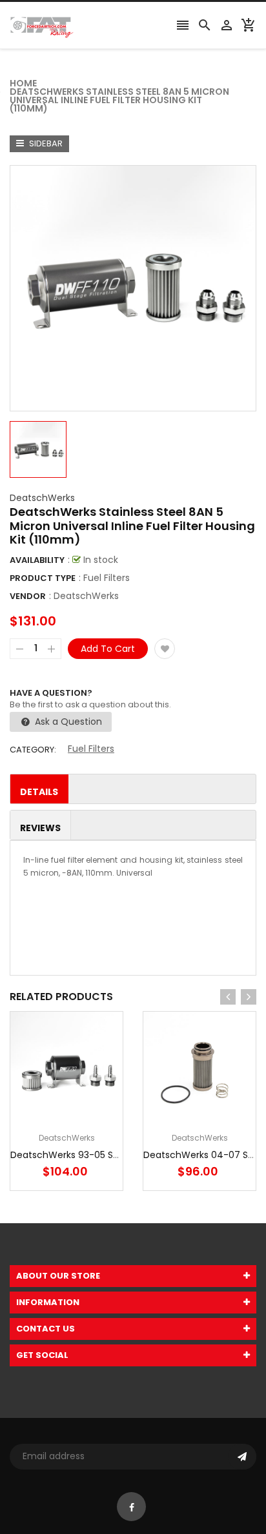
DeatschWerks (42, 497)
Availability (37, 560)
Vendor (28, 596)
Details (39, 791)
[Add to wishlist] (164, 648)
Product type (43, 578)
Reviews (40, 827)
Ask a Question (67, 721)
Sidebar (45, 143)
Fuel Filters (91, 748)
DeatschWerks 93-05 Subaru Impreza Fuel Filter (116, 1154)
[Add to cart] (86, 1108)
